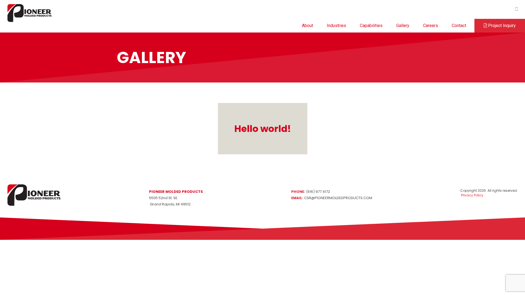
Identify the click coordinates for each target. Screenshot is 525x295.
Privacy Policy (471, 195)
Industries (336, 25)
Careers (430, 25)
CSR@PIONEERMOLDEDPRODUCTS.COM (338, 197)
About (307, 25)
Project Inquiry (501, 25)
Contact (459, 25)
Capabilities (371, 25)
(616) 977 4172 (318, 191)
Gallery (402, 25)
